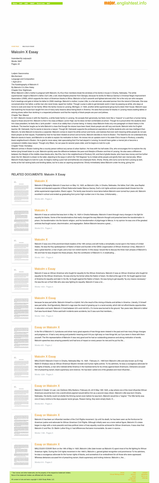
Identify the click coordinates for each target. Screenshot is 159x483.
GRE (26, 3)
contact (144, 472)
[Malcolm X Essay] (21, 308)
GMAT (32, 3)
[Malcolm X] (21, 191)
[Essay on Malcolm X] (21, 337)
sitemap (144, 478)
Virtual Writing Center (117, 474)
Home (15, 3)
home (122, 472)
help (134, 472)
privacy (133, 474)
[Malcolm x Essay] (21, 279)
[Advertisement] (79, 22)
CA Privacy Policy (132, 480)
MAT (48, 3)
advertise (144, 474)
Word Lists (41, 3)
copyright (133, 478)
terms (134, 476)
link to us (144, 476)
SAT (20, 3)
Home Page (15, 46)
